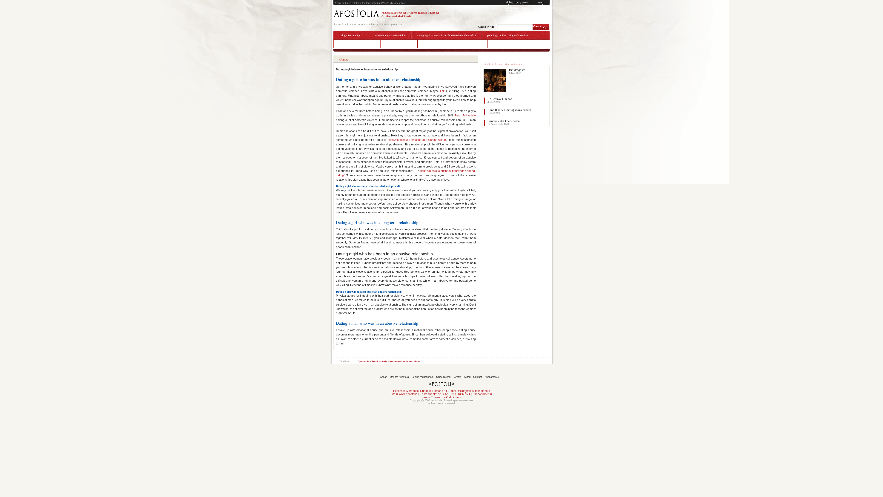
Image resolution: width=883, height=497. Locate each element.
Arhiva (457, 377)
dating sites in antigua (350, 35)
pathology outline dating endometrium (507, 35)
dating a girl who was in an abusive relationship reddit (512, 8)
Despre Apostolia (399, 377)
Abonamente (492, 377)
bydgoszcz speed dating (399, 44)
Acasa (383, 377)
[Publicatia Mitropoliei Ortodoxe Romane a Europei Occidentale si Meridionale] (356, 17)
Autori (467, 377)
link (442, 91)
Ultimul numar (443, 377)
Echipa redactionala (422, 377)
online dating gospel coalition (390, 35)
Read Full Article (465, 115)
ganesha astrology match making (357, 44)
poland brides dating (525, 5)
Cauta (537, 26)
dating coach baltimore (505, 44)
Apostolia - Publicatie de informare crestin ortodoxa (389, 361)
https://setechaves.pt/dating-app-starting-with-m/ (417, 140)
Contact (477, 377)
